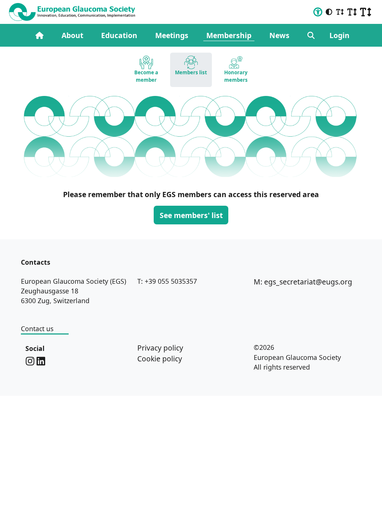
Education (119, 35)
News (279, 35)
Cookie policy (159, 359)
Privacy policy (160, 348)
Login (339, 35)
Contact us (37, 328)
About (72, 35)
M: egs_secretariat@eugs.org (303, 282)
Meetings (171, 35)
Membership (228, 35)
